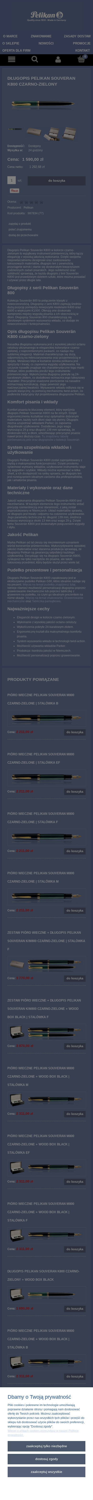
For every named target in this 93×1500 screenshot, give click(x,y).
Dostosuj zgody (46, 1459)
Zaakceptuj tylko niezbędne (46, 1446)
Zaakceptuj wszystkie (46, 1472)
